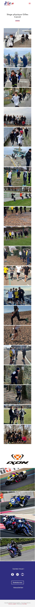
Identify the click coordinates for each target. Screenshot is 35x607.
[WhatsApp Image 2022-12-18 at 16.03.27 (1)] (17, 47)
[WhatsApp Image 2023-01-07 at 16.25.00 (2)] (17, 324)
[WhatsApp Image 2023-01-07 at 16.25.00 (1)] (17, 305)
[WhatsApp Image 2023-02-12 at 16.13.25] (17, 384)
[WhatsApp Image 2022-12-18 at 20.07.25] (17, 265)
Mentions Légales (12, 603)
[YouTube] (22, 574)
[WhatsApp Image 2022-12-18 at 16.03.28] (17, 106)
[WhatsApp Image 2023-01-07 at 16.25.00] (17, 364)
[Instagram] (17, 574)
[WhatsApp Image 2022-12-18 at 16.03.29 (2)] (17, 146)
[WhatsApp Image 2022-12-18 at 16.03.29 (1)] (17, 126)
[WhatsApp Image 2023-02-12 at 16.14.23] (17, 424)
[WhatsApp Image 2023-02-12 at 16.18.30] (17, 443)
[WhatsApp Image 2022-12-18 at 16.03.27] (17, 67)
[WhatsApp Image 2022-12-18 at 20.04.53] (17, 225)
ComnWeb (24, 603)
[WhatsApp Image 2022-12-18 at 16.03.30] (17, 206)
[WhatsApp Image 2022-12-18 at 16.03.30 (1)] (17, 186)
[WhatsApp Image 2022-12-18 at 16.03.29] (17, 166)
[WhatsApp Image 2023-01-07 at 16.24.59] (17, 285)
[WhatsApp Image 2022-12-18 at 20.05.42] (17, 245)
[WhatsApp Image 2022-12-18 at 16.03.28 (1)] (17, 87)
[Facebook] (12, 574)
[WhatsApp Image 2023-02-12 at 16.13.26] (17, 404)
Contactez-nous (17, 582)
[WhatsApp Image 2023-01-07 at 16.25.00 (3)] (17, 344)
